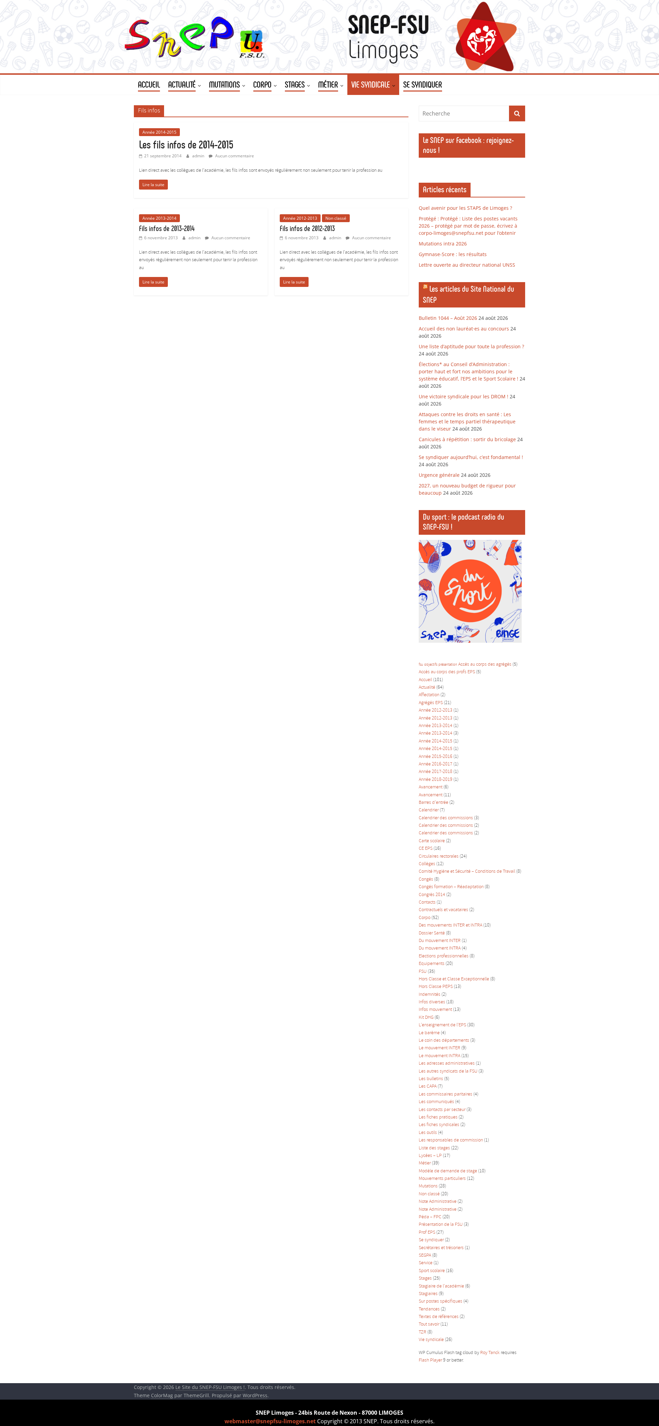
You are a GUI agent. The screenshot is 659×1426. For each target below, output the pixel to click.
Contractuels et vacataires (443, 910)
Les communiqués (436, 1102)
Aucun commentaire (234, 156)
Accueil (425, 680)
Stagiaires (428, 1294)
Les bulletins (431, 1079)
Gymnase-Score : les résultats (453, 254)
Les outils (428, 1132)
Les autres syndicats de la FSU (448, 1071)
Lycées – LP (430, 1155)
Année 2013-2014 (159, 218)
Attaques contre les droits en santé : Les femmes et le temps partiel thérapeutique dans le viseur (467, 421)
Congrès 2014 (432, 895)
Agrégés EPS (431, 703)
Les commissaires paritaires (445, 1094)
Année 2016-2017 (435, 764)
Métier (425, 1163)
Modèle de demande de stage (448, 1171)
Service (425, 1263)
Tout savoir (429, 1324)
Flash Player (430, 1360)
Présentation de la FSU (441, 1224)
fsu (421, 664)
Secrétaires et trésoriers (441, 1248)
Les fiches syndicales (439, 1125)
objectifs (430, 664)
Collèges (427, 864)
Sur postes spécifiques (440, 1301)
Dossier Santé (432, 933)
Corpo (424, 918)
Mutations (428, 1186)
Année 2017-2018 (435, 772)
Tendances (429, 1309)
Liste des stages (434, 1148)
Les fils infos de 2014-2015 (186, 145)
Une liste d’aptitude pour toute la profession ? (471, 346)
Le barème (429, 1033)
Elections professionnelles (444, 956)
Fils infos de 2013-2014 (167, 228)
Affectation (429, 695)
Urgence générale (439, 475)
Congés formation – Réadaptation (451, 887)
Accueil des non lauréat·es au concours (464, 328)
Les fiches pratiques (438, 1117)
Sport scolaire (432, 1271)
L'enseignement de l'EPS (442, 1025)
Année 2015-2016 (435, 756)
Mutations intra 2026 (443, 243)
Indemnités (429, 994)
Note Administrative (437, 1201)
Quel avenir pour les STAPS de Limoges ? (465, 208)
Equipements (431, 963)
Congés (426, 879)
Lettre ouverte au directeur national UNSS (467, 265)
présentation (447, 664)
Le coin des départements (444, 1040)
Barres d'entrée (433, 802)
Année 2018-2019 (435, 779)
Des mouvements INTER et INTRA (450, 925)
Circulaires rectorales (439, 856)
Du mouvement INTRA (440, 948)
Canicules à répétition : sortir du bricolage (467, 439)
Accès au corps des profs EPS (447, 672)
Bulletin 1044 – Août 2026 (448, 318)
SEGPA (425, 1255)
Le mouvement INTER (439, 1048)
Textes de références (439, 1317)
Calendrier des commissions (446, 818)
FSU (423, 971)
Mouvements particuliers (442, 1178)
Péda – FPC (430, 1217)
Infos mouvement (435, 1009)
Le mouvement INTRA (439, 1056)
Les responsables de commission (451, 1140)
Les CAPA (428, 1086)
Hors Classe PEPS (436, 986)
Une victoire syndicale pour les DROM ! (463, 396)
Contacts (427, 902)
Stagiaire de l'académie (441, 1286)
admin (198, 156)
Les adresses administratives (447, 1063)
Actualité (427, 687)
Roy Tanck (490, 1353)
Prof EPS (427, 1232)
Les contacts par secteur (442, 1110)
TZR (422, 1332)
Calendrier (429, 810)
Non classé (335, 218)
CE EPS (425, 848)
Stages (425, 1278)
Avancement (430, 787)
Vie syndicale (431, 1340)
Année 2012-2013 (300, 218)
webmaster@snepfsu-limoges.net (270, 1421)
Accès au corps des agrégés (484, 664)
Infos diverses (432, 1002)
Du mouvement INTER (440, 941)
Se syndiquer (431, 1240)
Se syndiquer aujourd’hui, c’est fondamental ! (471, 457)
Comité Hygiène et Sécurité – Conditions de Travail (467, 871)
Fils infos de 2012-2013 (307, 228)
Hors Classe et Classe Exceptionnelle (454, 979)
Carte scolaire (432, 841)
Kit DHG (426, 1017)
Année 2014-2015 (159, 132)
